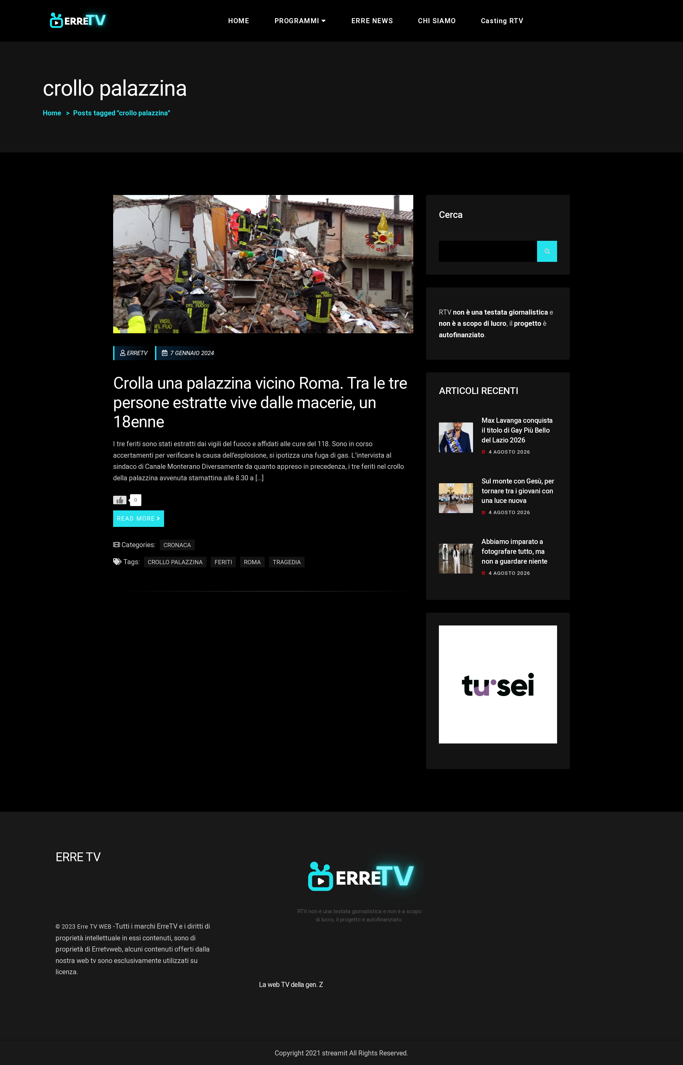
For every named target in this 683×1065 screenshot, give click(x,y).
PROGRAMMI (297, 21)
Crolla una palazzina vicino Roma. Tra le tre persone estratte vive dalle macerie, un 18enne (260, 403)
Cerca (451, 214)
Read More (136, 518)
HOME (238, 21)
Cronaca (177, 545)
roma (252, 562)
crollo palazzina (175, 562)
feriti (223, 562)
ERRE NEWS (372, 21)
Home (52, 113)
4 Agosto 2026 (509, 452)
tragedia (287, 562)
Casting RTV (502, 21)
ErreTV (137, 352)
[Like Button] (119, 500)
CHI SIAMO (437, 21)
